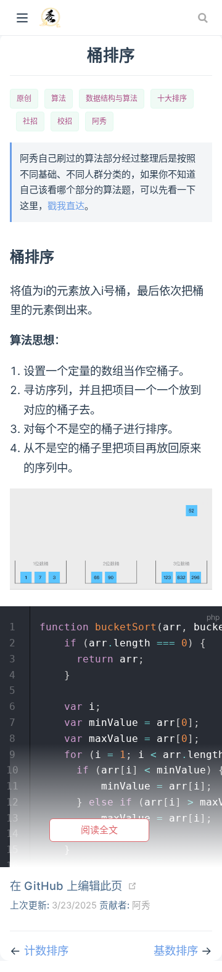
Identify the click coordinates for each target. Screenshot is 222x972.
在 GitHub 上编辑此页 (66, 885)
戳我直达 (65, 206)
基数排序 (177, 950)
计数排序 (46, 950)
